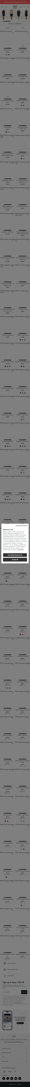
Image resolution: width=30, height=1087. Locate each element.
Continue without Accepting (22, 525)
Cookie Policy (20, 549)
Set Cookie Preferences (15, 555)
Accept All (15, 559)
